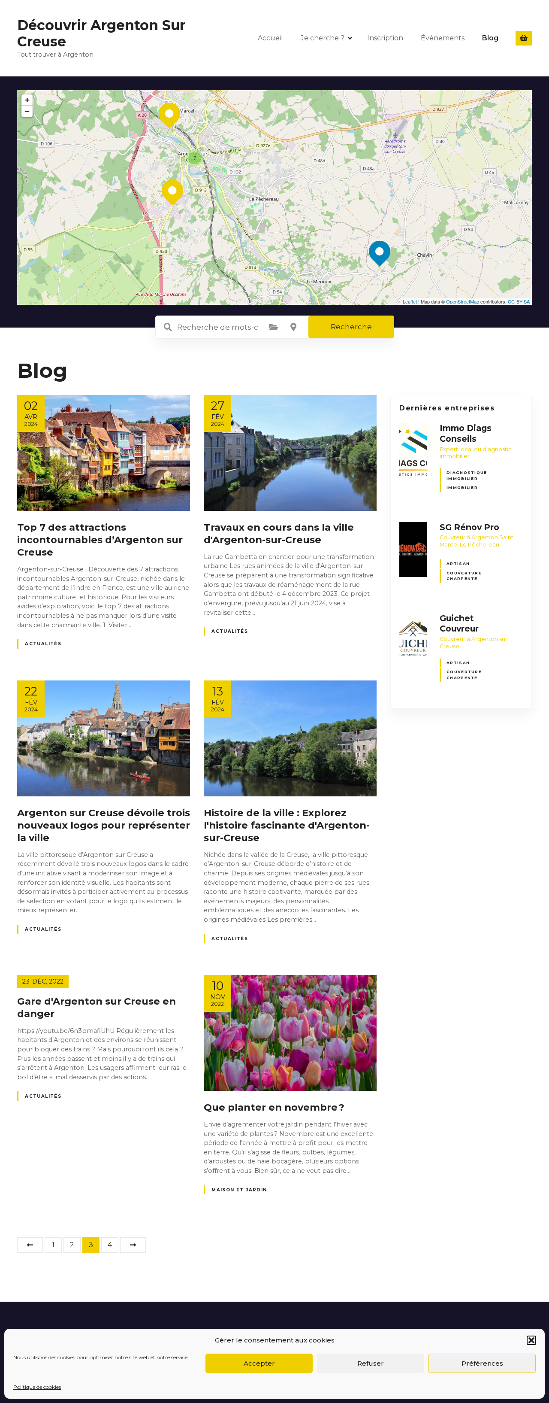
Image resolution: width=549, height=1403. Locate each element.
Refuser (370, 1363)
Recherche (351, 326)
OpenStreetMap (462, 301)
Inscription (385, 38)
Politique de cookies (37, 1387)
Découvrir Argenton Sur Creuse (101, 33)
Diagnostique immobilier (466, 475)
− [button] (27, 110)
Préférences (482, 1363)
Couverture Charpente (464, 576)
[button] (531, 1340)
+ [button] (27, 99)
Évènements (443, 38)
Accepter (259, 1363)
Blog (490, 38)
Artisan (458, 563)
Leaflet (410, 301)
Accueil (270, 38)
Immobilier (462, 487)
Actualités (43, 644)
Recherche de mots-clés (168, 327)
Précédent (30, 1245)
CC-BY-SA (519, 301)
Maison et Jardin (239, 1190)
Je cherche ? (322, 38)
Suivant (133, 1245)
